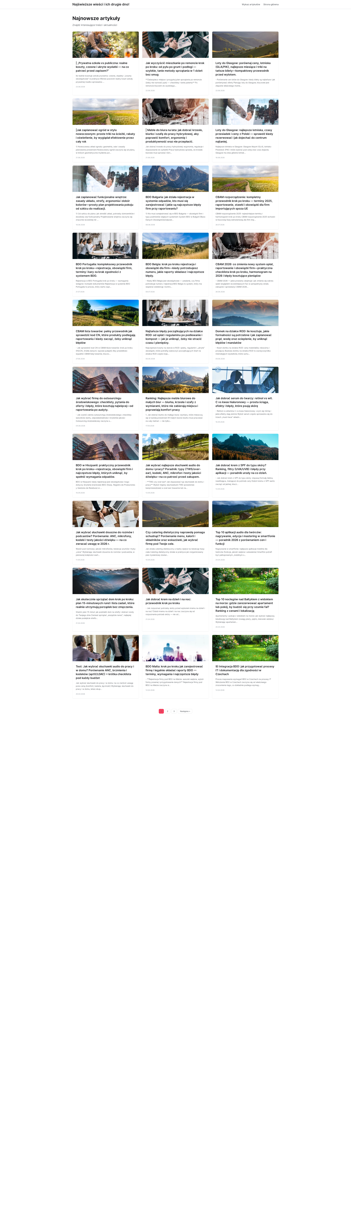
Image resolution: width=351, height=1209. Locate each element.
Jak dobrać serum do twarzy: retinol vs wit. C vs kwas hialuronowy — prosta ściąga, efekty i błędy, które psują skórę (244, 402)
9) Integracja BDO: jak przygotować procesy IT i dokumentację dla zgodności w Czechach (245, 670)
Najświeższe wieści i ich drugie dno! (100, 4)
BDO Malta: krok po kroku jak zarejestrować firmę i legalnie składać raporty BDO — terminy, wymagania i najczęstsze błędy (174, 670)
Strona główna (271, 4)
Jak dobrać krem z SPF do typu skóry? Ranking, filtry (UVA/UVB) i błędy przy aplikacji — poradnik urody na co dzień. (241, 469)
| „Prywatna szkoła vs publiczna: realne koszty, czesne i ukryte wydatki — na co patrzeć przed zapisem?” (102, 66)
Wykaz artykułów (251, 4)
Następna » (185, 711)
